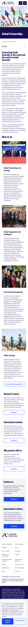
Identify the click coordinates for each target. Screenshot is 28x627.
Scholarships (5, 567)
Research (4, 547)
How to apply (6, 551)
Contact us (18, 571)
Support (17, 554)
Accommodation (19, 567)
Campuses (18, 551)
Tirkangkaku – (11, 576)
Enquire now (14, 499)
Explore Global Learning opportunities (14, 384)
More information (20, 620)
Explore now (14, 412)
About (16, 547)
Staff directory (19, 564)
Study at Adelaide (7, 544)
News (3, 571)
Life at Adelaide (19, 544)
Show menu (4, 46)
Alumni (4, 564)
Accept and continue (7, 621)
